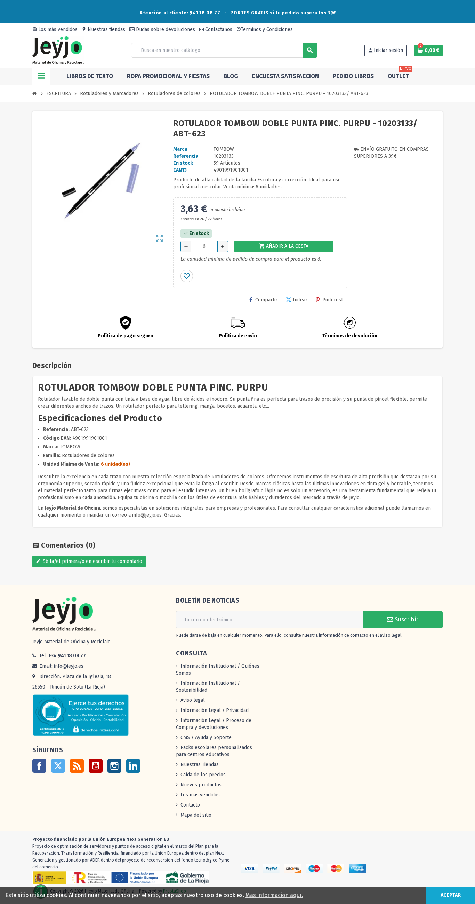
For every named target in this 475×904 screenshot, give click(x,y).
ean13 (180, 170)
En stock (183, 163)
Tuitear (299, 300)
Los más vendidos (55, 29)
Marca (180, 149)
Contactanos (218, 29)
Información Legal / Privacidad (214, 710)
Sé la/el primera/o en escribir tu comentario (89, 561)
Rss (77, 766)
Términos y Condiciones (264, 29)
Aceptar (451, 895)
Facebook (39, 766)
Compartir (266, 300)
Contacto (190, 805)
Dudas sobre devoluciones (165, 29)
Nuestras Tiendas (199, 765)
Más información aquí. (274, 895)
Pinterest (332, 300)
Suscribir (405, 619)
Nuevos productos (201, 785)
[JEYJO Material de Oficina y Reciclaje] (58, 50)
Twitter (58, 766)
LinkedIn (133, 766)
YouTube (96, 766)
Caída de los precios (203, 775)
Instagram (114, 766)
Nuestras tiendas (103, 29)
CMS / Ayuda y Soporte (206, 737)
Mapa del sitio (195, 815)
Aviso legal (192, 700)
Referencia (185, 156)
